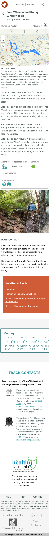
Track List (19, 4)
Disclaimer (36, 525)
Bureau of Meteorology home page (22, 306)
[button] (3, 37)
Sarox (34, 535)
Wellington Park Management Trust (21, 384)
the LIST (34, 65)
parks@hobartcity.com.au (27, 406)
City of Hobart (30, 381)
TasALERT (10, 289)
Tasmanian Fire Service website (20, 294)
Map (8, 496)
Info (22, 496)
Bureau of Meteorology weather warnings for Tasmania (25, 300)
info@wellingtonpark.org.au (28, 440)
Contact (38, 496)
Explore (30, 4)
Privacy (36, 521)
